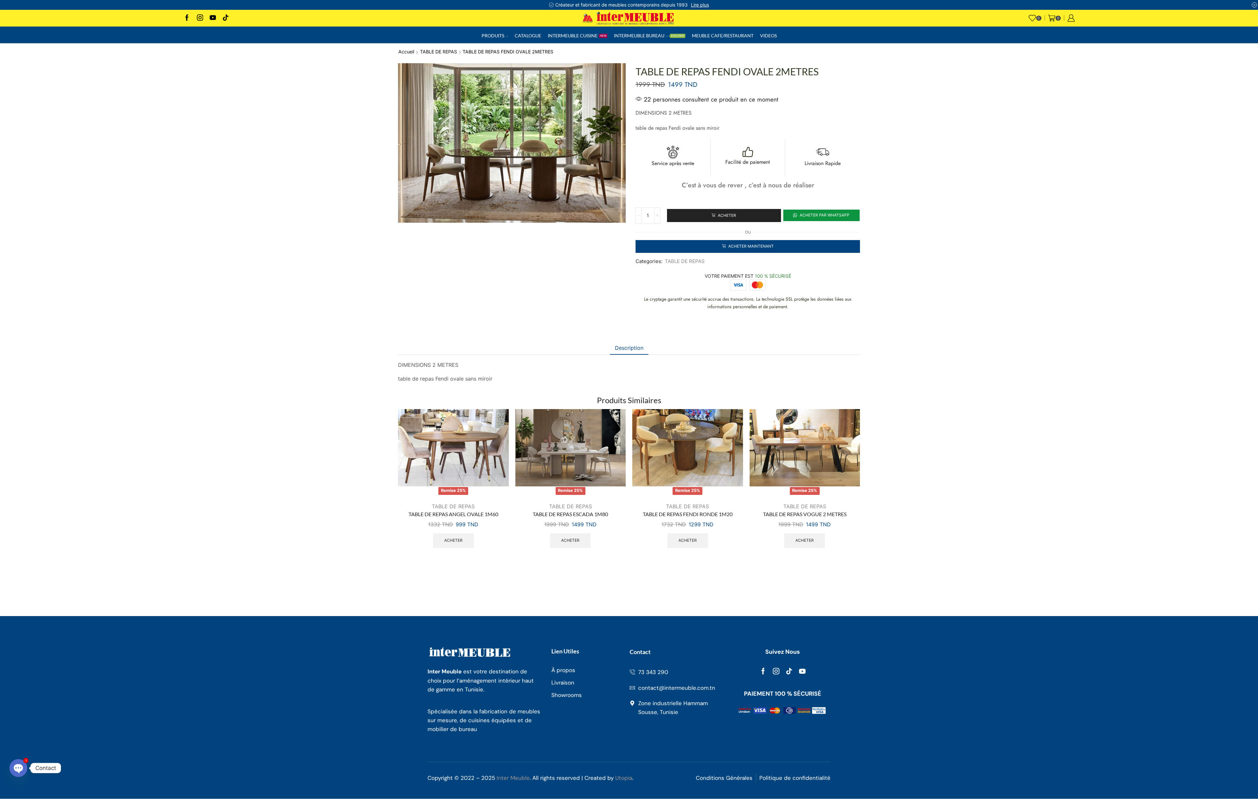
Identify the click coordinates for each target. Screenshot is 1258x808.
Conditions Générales (724, 777)
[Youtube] (213, 18)
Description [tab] (629, 348)
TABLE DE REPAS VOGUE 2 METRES (805, 514)
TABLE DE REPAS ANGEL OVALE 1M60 (453, 514)
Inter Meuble (513, 777)
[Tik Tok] (225, 18)
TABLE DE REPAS (438, 51)
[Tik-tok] (789, 671)
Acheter (453, 540)
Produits (493, 35)
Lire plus (700, 5)
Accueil (406, 51)
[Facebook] (187, 18)
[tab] (629, 348)
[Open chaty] (18, 768)
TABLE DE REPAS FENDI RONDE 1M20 (688, 514)
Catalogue (528, 35)
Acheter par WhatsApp (824, 215)
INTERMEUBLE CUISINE (577, 35)
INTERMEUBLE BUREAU (649, 35)
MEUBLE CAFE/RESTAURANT (722, 35)
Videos (768, 35)
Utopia (623, 777)
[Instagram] (200, 18)
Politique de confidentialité (794, 777)
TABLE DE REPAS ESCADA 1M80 (570, 514)
